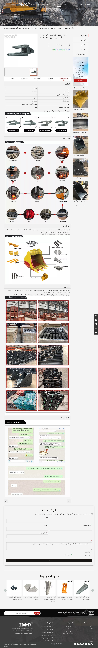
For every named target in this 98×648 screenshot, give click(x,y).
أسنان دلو (83, 40)
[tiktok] (75, 644)
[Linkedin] (89, 644)
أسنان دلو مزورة (69, 626)
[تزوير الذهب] (96, 320)
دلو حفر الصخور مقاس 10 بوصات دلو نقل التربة (79, 201)
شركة (53, 4)
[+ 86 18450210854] (96, 315)
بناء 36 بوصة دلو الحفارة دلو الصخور (79, 178)
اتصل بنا (33, 4)
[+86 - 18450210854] (96, 324)
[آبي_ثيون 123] (96, 332)
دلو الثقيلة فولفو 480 (79, 155)
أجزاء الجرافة (37, 78)
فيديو (43, 4)
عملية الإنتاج (24, 78)
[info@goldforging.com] (96, 328)
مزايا (48, 4)
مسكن (64, 4)
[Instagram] (80, 644)
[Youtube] (83, 644)
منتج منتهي (50, 78)
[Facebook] (91, 644)
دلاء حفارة (83, 44)
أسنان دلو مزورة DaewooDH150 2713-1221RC (17, 599)
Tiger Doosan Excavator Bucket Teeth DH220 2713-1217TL (66, 599)
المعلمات (11, 78)
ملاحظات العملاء (64, 78)
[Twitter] (86, 644)
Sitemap (6, 646)
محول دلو (83, 49)
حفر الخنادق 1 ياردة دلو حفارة (79, 132)
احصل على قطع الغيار (68, 633)
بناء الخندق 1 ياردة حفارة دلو (79, 109)
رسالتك (60, 45)
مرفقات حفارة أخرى (80, 54)
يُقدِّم (49, 560)
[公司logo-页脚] (26, 624)
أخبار (38, 4)
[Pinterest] (78, 644)
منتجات (59, 4)
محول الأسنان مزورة (68, 631)
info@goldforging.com (46, 638)
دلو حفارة (70, 628)
